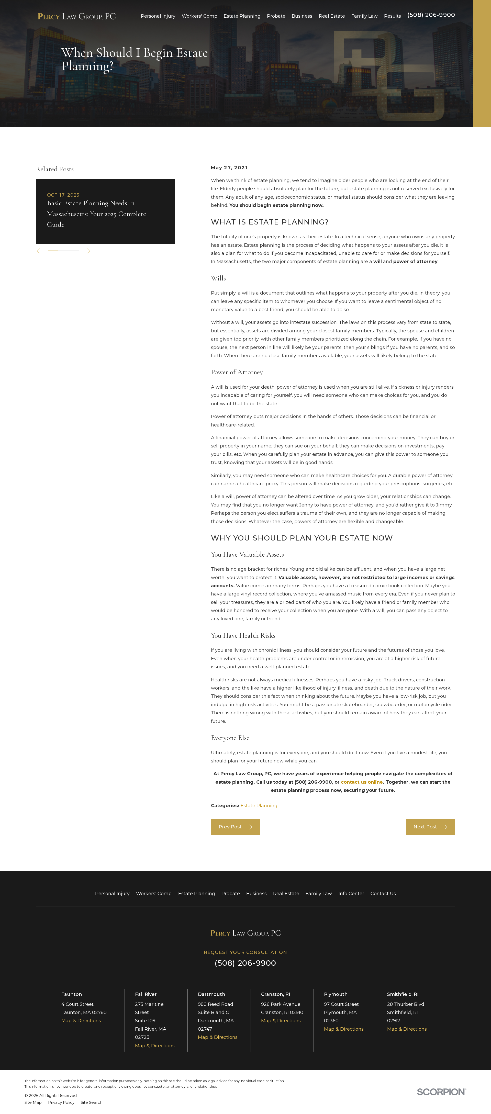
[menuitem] (33, 1102)
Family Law (319, 893)
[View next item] (88, 251)
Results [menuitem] (392, 16)
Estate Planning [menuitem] (242, 16)
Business (256, 893)
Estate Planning (259, 805)
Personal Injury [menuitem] (158, 16)
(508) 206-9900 (431, 14)
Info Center (351, 893)
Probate (230, 893)
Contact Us (383, 893)
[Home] (77, 16)
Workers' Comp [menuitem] (199, 16)
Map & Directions (81, 1020)
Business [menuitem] (302, 16)
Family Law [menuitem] (364, 16)
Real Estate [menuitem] (332, 16)
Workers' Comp (154, 893)
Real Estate (286, 893)
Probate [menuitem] (276, 16)
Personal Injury (112, 893)
